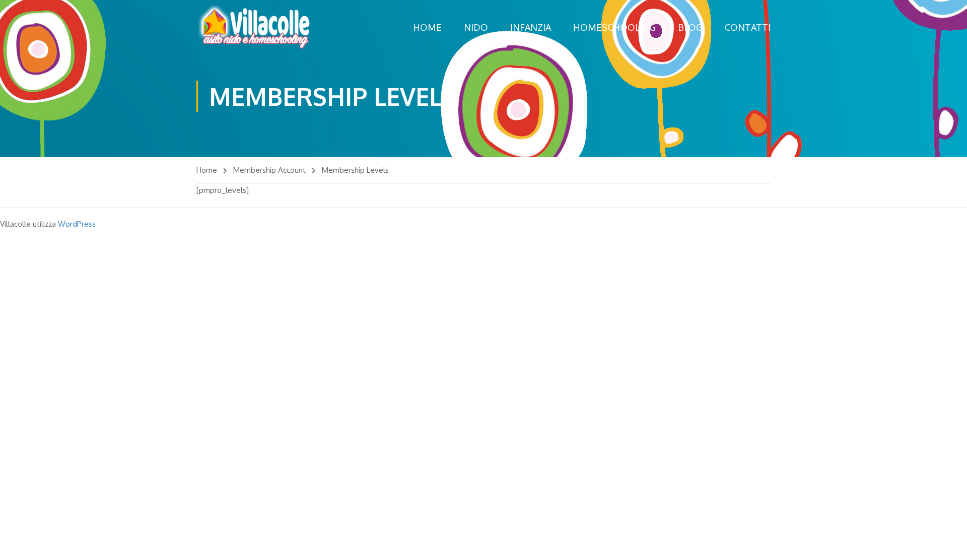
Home (427, 27)
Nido (476, 27)
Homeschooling (614, 27)
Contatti (748, 27)
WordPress (77, 224)
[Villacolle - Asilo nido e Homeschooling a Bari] (254, 27)
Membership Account (269, 170)
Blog (690, 27)
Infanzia (530, 27)
